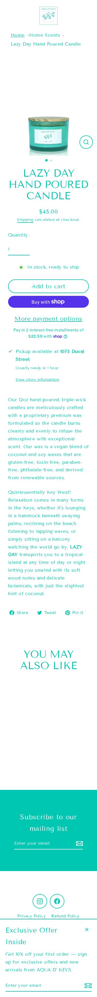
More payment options (48, 318)
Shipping (25, 219)
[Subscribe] (78, 843)
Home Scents (44, 35)
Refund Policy (65, 916)
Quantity (18, 235)
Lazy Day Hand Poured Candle (46, 44)
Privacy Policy (31, 916)
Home (18, 35)
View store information (37, 379)
